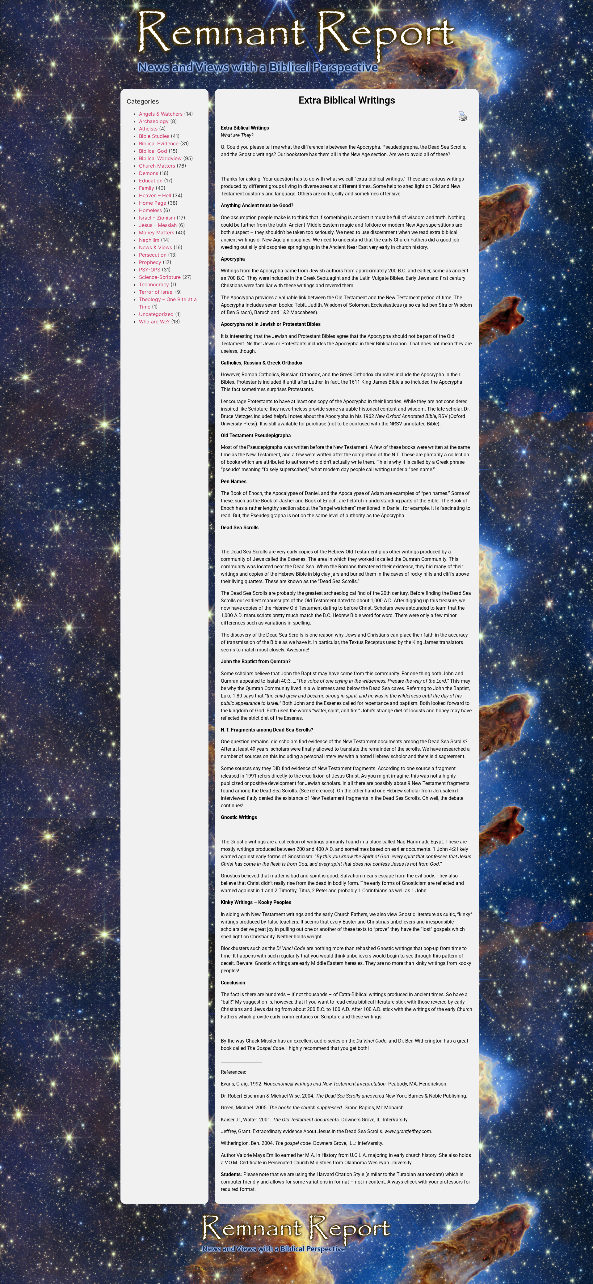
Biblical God (153, 151)
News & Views (155, 247)
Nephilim (149, 240)
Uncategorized (156, 314)
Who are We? (154, 321)
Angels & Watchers (161, 114)
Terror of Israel (156, 292)
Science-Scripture (160, 277)
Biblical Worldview (160, 158)
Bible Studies (154, 136)
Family (146, 188)
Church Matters (157, 166)
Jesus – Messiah (158, 225)
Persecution (152, 255)
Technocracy (154, 284)
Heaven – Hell (155, 195)
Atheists (148, 129)
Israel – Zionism (157, 218)
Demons (148, 173)
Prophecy (150, 262)
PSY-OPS (149, 270)
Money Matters (156, 232)
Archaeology (154, 121)
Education (150, 180)
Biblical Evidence (159, 143)
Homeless (150, 210)
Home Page (152, 203)
